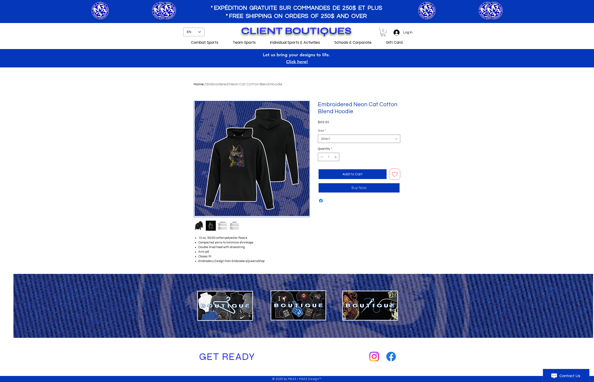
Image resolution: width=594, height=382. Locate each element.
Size (322, 130)
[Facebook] (391, 356)
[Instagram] (374, 356)
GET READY (226, 357)
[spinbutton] (328, 157)
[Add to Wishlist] (394, 174)
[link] (383, 33)
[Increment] (336, 157)
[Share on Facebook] (321, 200)
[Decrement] (321, 157)
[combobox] (359, 139)
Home (199, 84)
